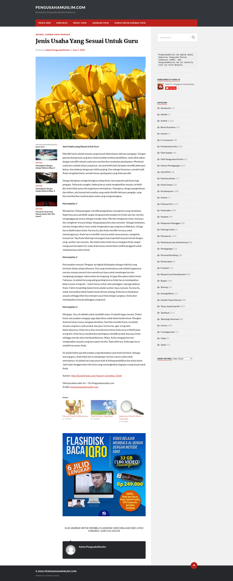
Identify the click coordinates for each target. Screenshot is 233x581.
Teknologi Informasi (170, 319)
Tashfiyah (165, 312)
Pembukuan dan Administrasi (174, 242)
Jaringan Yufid (100, 23)
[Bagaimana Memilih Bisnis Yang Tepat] (132, 407)
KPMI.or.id (62, 23)
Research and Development (173, 274)
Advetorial (165, 108)
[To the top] (194, 565)
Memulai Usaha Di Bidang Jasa (75, 416)
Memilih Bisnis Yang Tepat (102, 416)
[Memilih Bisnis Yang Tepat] (103, 407)
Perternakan (166, 261)
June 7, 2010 (79, 50)
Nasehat (164, 216)
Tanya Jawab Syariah (170, 306)
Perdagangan (167, 248)
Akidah (164, 114)
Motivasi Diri (167, 204)
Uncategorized (167, 332)
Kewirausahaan (168, 178)
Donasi (164, 133)
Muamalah (166, 210)
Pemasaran (166, 236)
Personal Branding (169, 255)
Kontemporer (167, 191)
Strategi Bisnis (167, 293)
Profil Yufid (80, 23)
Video (163, 338)
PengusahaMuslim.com (60, 7)
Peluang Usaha (167, 229)
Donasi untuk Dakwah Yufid (130, 23)
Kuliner (164, 197)
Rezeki (164, 280)
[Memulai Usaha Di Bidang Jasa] (75, 407)
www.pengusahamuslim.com (84, 386)
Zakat (163, 344)
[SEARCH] (193, 37)
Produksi (165, 268)
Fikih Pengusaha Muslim (172, 159)
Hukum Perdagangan (170, 165)
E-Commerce (167, 140)
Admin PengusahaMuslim (58, 50)
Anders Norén (52, 576)
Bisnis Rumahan (168, 127)
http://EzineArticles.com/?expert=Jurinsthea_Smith (96, 375)
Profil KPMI (44, 23)
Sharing (164, 287)
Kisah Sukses (167, 184)
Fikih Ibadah (166, 152)
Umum (164, 325)
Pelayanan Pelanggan (170, 223)
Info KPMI (165, 172)
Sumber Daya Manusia (57, 34)
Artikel (40, 34)
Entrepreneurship (169, 146)
